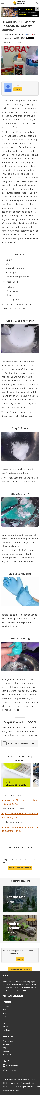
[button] (2, 3)
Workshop (7, 1010)
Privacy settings (27, 1083)
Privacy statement (11, 1083)
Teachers (6, 1030)
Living (5, 1023)
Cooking (6, 1020)
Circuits (6, 1006)
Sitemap (6, 1051)
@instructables (12, 1065)
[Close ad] (37, 9)
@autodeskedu (12, 1070)
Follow (17, 89)
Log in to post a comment (20, 969)
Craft (4, 1016)
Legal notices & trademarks (15, 1090)
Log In (20, 959)
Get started (7, 1044)
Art (21, 34)
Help (4, 1048)
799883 (7, 34)
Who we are (7, 1054)
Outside (6, 1026)
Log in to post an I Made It (20, 868)
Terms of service (29, 1079)
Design (15, 34)
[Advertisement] (20, 12)
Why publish (8, 1041)
